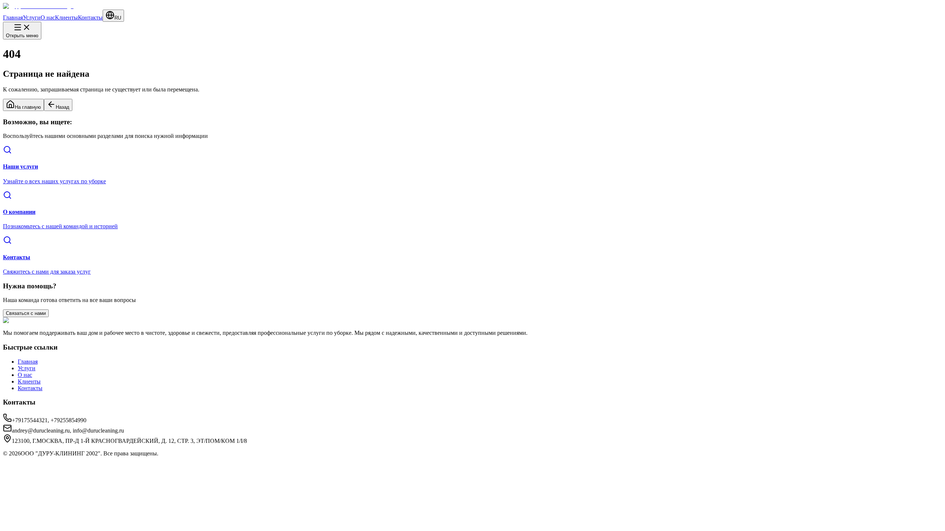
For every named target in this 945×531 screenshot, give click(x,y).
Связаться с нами (26, 313)
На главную (28, 107)
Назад (62, 107)
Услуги (32, 17)
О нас (48, 17)
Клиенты (66, 17)
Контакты (90, 17)
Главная (13, 17)
